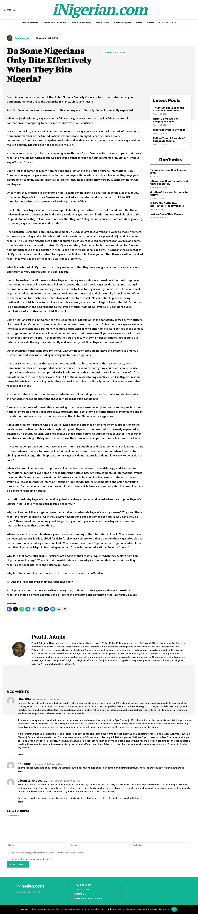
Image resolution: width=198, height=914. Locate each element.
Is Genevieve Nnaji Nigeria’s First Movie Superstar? (169, 182)
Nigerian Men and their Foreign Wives (168, 171)
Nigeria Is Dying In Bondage (169, 130)
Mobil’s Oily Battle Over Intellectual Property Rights (167, 204)
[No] (194, 909)
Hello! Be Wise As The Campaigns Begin (166, 120)
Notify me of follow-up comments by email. (31, 859)
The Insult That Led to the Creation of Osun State (168, 109)
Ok (174, 909)
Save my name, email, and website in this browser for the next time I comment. (48, 852)
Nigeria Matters (115, 52)
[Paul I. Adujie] (10, 38)
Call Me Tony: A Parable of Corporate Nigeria (169, 139)
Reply (20, 754)
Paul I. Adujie (21, 38)
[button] (10, 10)
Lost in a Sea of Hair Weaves (166, 214)
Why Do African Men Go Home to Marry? (169, 193)
